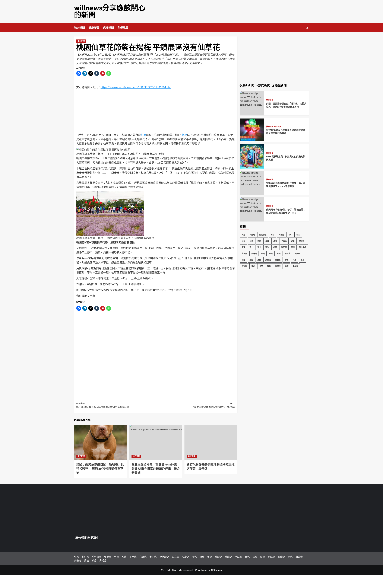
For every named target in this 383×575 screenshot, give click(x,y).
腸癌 (259, 260)
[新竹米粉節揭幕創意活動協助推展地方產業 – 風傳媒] (210, 442)
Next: (213, 405)
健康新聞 (94, 28)
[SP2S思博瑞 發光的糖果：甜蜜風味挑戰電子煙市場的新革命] (252, 129)
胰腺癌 (287, 253)
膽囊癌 (278, 260)
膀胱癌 (268, 260)
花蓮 (294, 260)
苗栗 (302, 260)
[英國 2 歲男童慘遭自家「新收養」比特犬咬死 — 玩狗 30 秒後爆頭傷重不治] (100, 442)
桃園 (143, 135)
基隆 (275, 241)
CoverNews (201, 570)
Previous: (102, 405)
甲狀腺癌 (302, 247)
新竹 (267, 247)
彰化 (251, 247)
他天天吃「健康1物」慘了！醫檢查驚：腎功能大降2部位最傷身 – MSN (286, 211)
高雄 (286, 266)
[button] (307, 27)
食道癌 (278, 266)
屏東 (243, 247)
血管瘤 (244, 266)
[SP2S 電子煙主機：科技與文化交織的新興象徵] (252, 156)
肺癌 (271, 253)
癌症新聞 (108, 28)
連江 (253, 266)
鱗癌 (94, 560)
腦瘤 (251, 260)
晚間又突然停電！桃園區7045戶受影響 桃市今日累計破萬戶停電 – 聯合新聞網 (156, 469)
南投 (272, 235)
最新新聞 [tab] (248, 85)
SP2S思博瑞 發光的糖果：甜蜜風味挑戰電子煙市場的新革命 (285, 132)
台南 (243, 241)
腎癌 (243, 260)
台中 (290, 235)
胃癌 (279, 253)
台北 (298, 235)
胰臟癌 (297, 253)
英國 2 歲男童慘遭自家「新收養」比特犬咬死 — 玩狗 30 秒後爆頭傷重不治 (100, 469)
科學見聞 (123, 28)
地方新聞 (79, 28)
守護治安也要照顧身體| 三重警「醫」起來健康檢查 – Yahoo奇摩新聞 (285, 185)
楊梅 (184, 135)
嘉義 (267, 241)
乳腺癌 (252, 235)
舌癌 (286, 260)
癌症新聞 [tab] (280, 85)
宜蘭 (293, 241)
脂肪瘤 (238, 556)
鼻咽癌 (295, 266)
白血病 (244, 253)
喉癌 (259, 241)
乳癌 (243, 235)
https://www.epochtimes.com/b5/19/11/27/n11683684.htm (136, 87)
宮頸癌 (301, 241)
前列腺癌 (262, 235)
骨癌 (86, 560)
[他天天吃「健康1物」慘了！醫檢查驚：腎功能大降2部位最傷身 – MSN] (252, 204)
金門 (261, 266)
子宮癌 (284, 241)
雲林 (269, 266)
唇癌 (116, 556)
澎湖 (293, 247)
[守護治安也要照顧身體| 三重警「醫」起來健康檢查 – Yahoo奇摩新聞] (252, 178)
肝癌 (263, 253)
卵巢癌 (281, 235)
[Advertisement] (155, 112)
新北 (259, 247)
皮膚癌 (254, 253)
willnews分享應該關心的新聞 (109, 11)
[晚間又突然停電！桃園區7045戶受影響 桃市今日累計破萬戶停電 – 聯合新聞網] (155, 442)
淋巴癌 (284, 247)
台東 (251, 241)
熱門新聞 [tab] (264, 85)
